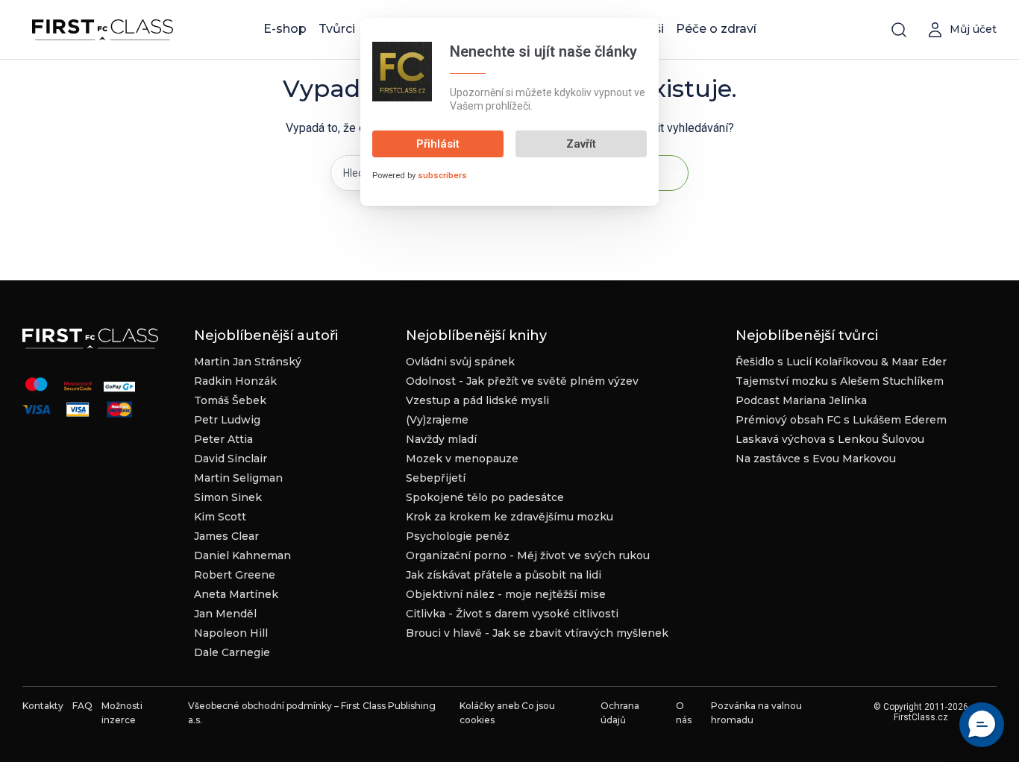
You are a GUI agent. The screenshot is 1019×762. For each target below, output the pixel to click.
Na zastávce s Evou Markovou (816, 458)
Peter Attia (223, 439)
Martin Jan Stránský (247, 361)
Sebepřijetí (435, 478)
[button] (981, 724)
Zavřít (581, 144)
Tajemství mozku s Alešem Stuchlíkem (840, 381)
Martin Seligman (238, 478)
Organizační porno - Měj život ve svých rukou (528, 555)
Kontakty (42, 705)
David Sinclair (230, 458)
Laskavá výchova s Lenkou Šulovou (830, 439)
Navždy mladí (441, 439)
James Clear (226, 536)
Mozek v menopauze (462, 458)
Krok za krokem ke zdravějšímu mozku (509, 516)
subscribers (442, 175)
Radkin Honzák (235, 381)
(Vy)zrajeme (437, 419)
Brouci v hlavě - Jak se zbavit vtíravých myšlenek (537, 633)
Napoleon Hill (231, 633)
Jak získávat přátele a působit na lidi (503, 575)
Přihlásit (438, 144)
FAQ (82, 705)
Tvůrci (337, 29)
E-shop (285, 29)
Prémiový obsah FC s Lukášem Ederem (841, 419)
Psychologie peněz (458, 536)
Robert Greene (234, 575)
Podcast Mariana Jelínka (801, 400)
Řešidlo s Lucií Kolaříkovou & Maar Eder (841, 361)
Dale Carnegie (232, 652)
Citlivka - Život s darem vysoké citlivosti (512, 613)
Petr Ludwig (227, 419)
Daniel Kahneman (242, 555)
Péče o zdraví (716, 29)
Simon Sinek (228, 497)
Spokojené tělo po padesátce (485, 497)
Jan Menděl (225, 613)
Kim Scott (220, 516)
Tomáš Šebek (230, 400)
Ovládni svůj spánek (460, 361)
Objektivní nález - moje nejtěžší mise (506, 594)
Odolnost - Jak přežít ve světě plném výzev (522, 381)
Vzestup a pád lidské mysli (477, 400)
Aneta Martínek (236, 594)
